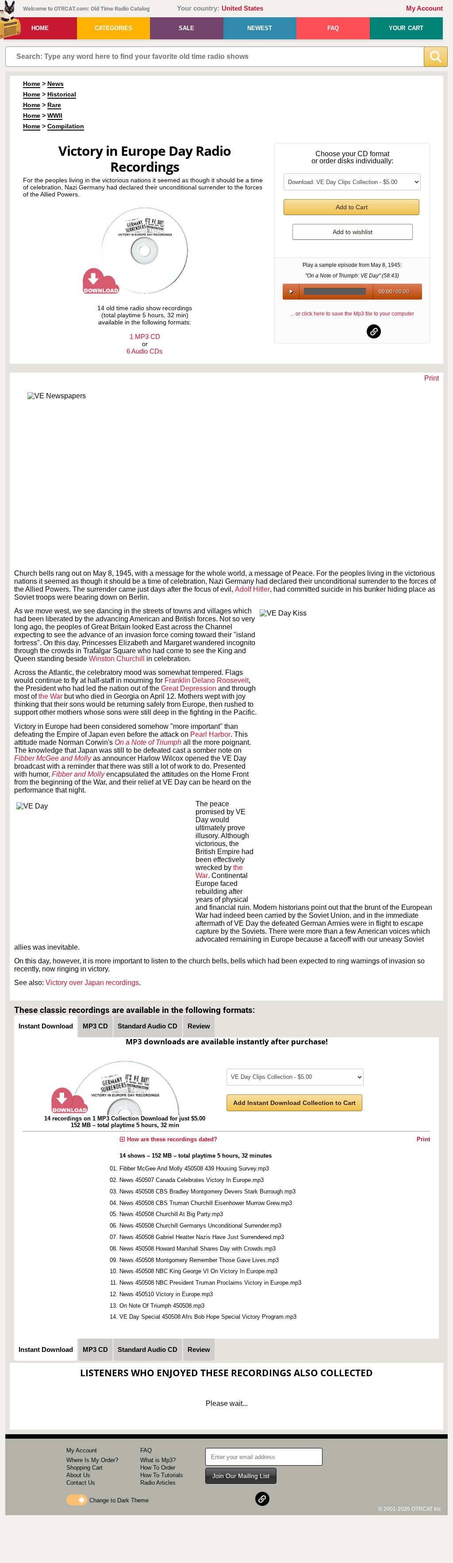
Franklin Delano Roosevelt (207, 680)
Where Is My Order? (92, 1460)
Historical (61, 94)
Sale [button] (186, 28)
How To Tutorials (161, 1475)
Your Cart (406, 28)
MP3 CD (95, 1026)
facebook (330, 331)
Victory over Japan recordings (92, 982)
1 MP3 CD (145, 336)
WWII (54, 115)
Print (431, 378)
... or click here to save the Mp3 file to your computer (352, 314)
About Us (78, 1475)
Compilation (65, 126)
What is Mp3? (158, 1460)
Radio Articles (158, 1483)
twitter (352, 331)
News (55, 83)
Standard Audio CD (147, 1026)
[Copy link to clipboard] (374, 331)
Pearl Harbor (210, 734)
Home (40, 28)
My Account (424, 8)
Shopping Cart (84, 1468)
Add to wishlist (352, 231)
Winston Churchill (117, 658)
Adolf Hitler (252, 589)
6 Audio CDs (145, 351)
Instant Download (46, 1026)
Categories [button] (113, 28)
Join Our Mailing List (240, 1475)
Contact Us (80, 1483)
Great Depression (188, 688)
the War (50, 696)
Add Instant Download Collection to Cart (294, 1102)
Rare (54, 104)
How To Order (157, 1468)
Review (199, 1026)
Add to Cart (352, 207)
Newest (259, 28)
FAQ (333, 28)
